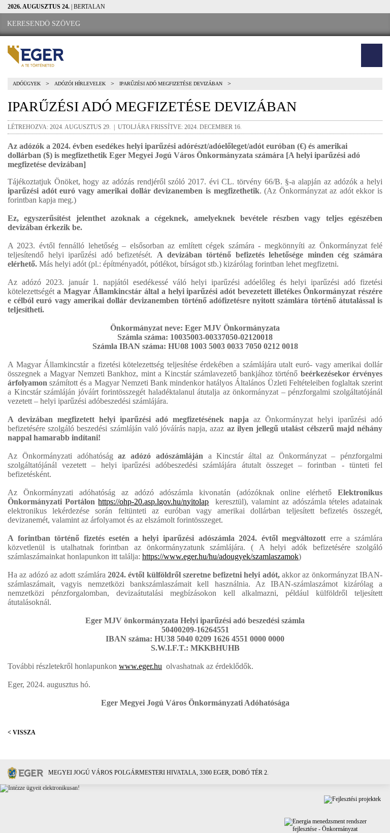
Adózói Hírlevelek (80, 83)
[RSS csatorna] (173, 24)
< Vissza (22, 732)
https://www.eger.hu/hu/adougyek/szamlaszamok (220, 556)
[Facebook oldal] (117, 24)
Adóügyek (27, 83)
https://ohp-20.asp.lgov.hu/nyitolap (153, 501)
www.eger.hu (140, 666)
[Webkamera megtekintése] (146, 24)
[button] (371, 55)
